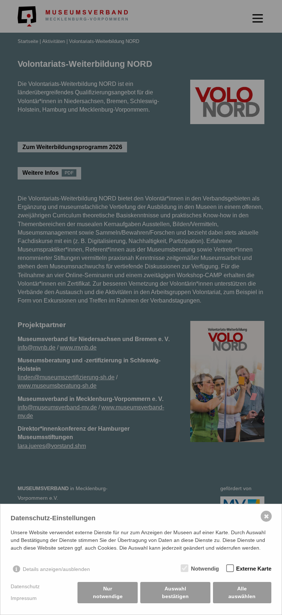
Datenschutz (25, 586)
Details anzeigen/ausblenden (56, 569)
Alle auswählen (242, 592)
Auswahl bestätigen (175, 592)
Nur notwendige (108, 592)
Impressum (24, 598)
